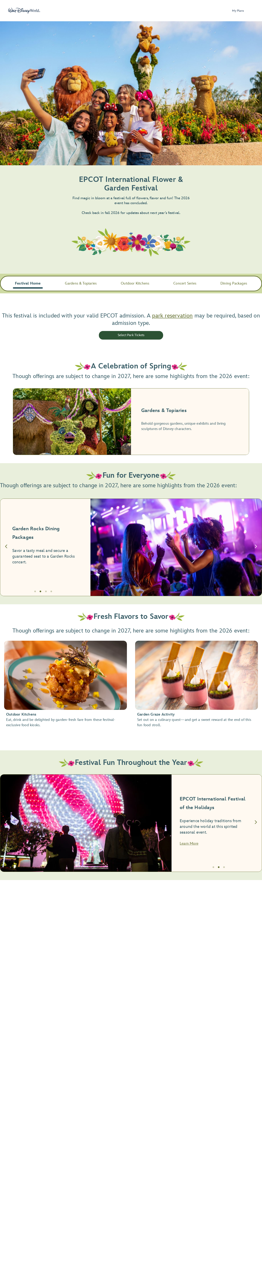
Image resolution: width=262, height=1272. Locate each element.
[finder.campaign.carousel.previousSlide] (6, 547)
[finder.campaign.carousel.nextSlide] (256, 547)
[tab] (131, 547)
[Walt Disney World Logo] (24, 10)
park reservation (172, 315)
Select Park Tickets (131, 335)
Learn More (189, 843)
